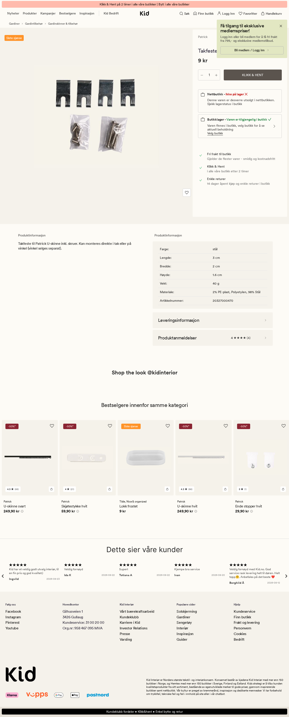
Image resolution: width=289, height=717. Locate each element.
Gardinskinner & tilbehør (63, 23)
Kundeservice (244, 611)
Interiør (182, 628)
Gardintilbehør (34, 23)
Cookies (240, 634)
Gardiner (14, 23)
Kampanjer (48, 13)
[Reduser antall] (202, 75)
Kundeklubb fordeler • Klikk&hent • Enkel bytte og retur (144, 711)
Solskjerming (187, 611)
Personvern (242, 628)
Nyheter (13, 13)
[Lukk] (281, 26)
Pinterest (12, 622)
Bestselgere (67, 13)
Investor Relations (133, 628)
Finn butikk (242, 617)
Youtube (12, 628)
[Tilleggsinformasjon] (21, 512)
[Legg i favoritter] (187, 193)
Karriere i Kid (130, 622)
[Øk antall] (216, 75)
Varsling (126, 639)
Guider (182, 639)
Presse (125, 634)
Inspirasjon (86, 13)
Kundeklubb (129, 617)
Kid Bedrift (111, 13)
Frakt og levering (247, 622)
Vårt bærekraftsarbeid (137, 611)
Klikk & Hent (252, 75)
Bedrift (239, 639)
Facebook (13, 611)
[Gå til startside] (144, 13)
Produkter (30, 13)
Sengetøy (184, 622)
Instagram (13, 617)
